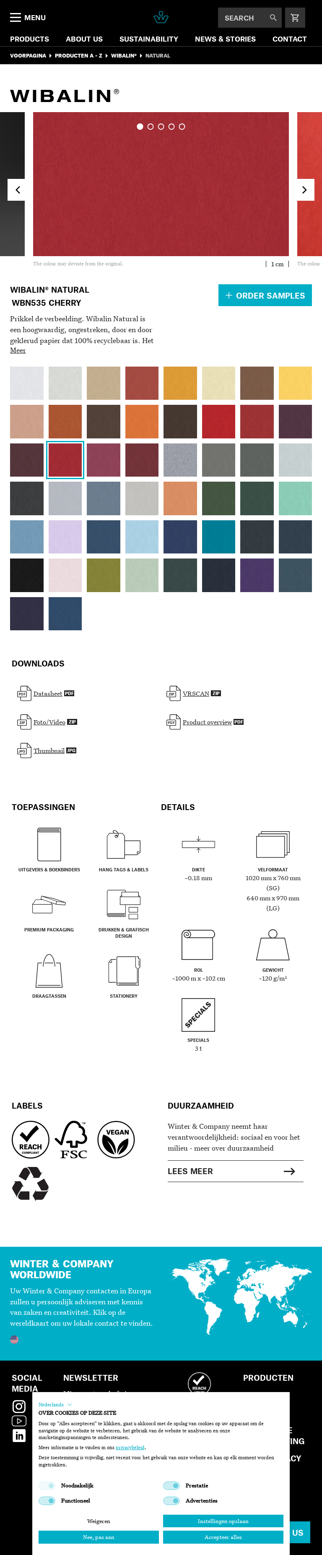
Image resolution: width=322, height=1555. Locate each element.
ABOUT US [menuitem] (84, 38)
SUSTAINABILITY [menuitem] (148, 38)
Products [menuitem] (29, 38)
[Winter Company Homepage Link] (161, 17)
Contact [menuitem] (290, 38)
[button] (55, 1404)
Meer (18, 350)
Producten (268, 1377)
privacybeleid (130, 1447)
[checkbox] (47, 1486)
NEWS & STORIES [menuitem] (225, 38)
